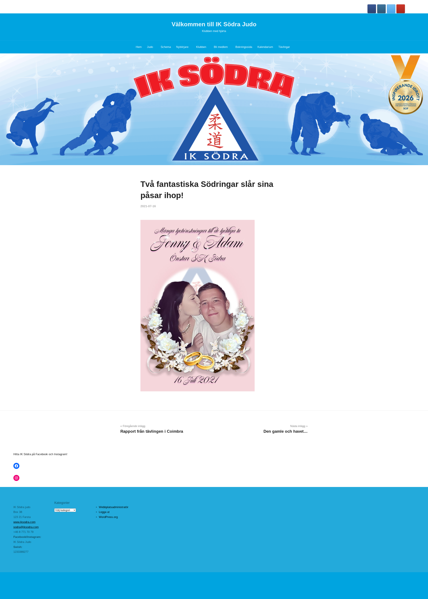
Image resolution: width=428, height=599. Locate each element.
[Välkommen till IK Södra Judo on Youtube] (400, 8)
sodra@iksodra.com (26, 527)
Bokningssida (243, 47)
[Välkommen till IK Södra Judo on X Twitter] (391, 8)
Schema (166, 47)
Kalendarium (265, 47)
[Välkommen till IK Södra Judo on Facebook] (371, 8)
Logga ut (104, 512)
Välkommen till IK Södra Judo (214, 24)
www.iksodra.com (24, 522)
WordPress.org (108, 517)
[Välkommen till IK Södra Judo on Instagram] (381, 8)
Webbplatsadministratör (113, 507)
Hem (139, 47)
